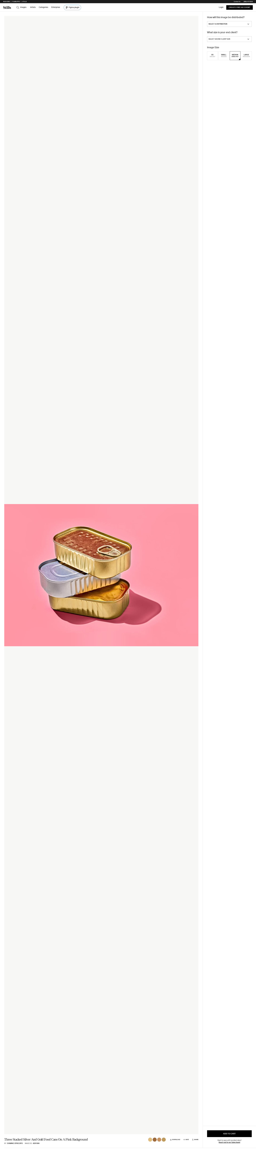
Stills (24, 1)
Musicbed (6, 1)
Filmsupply (16, 1)
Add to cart (229, 1134)
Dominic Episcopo (15, 1143)
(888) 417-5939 (248, 1)
